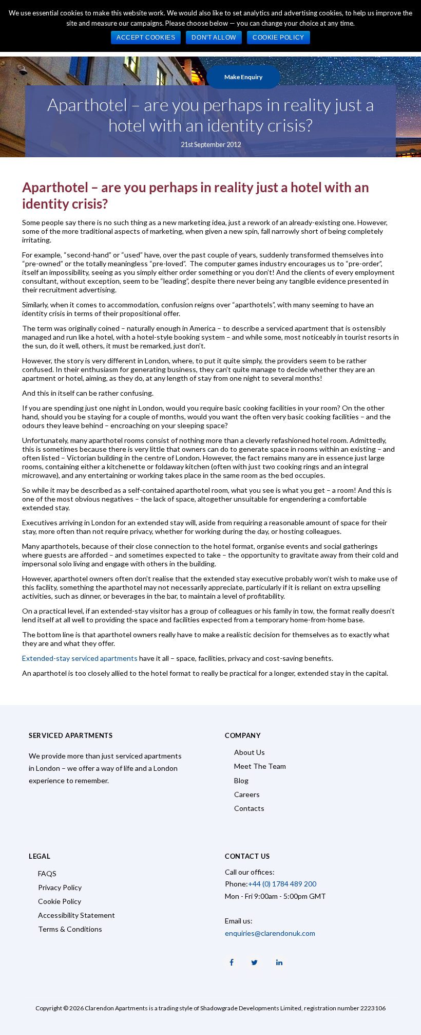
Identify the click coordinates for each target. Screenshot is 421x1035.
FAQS (47, 873)
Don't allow (214, 37)
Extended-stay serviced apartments (80, 658)
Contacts (249, 808)
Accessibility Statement (76, 915)
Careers (247, 794)
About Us (249, 752)
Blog (241, 780)
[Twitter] (254, 962)
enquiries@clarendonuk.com (270, 933)
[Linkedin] (279, 962)
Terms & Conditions (70, 929)
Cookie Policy (59, 901)
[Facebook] (231, 962)
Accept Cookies (146, 37)
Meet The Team (260, 766)
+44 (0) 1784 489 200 (282, 883)
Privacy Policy (60, 887)
